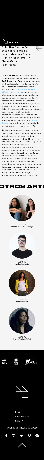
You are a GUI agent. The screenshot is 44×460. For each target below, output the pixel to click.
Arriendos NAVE (22, 416)
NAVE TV (19, 421)
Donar (17, 412)
